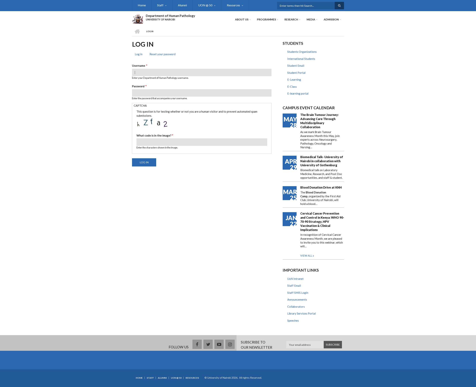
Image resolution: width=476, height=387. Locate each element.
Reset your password (162, 54)
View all (306, 255)
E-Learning (294, 79)
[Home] (137, 18)
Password (138, 86)
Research (291, 19)
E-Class (292, 86)
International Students (301, 58)
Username (138, 65)
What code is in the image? (153, 135)
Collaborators (296, 306)
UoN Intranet (295, 278)
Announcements (297, 299)
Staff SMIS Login (297, 292)
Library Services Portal (301, 313)
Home (142, 5)
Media (311, 19)
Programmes (266, 19)
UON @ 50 (205, 5)
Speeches (293, 320)
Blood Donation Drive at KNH (321, 187)
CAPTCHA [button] (140, 105)
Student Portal (296, 72)
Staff (160, 5)
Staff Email (294, 285)
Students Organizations (302, 51)
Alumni (182, 5)
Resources (233, 5)
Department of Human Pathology (170, 16)
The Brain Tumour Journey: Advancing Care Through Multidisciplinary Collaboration (319, 121)
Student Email (295, 65)
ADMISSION (331, 19)
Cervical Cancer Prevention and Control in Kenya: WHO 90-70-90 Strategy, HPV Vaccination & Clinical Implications (322, 221)
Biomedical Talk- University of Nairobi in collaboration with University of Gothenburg (321, 161)
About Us (241, 19)
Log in (140, 54)
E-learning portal (297, 93)
